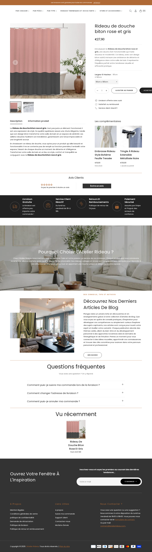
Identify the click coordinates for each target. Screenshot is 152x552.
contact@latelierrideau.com (112, 526)
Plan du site (64, 546)
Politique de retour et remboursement (27, 529)
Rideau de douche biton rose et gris (76, 445)
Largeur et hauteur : (106, 75)
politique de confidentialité (22, 517)
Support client (61, 517)
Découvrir (93, 355)
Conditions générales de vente (24, 514)
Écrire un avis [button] (97, 186)
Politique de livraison (19, 525)
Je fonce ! (96, 3)
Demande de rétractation (21, 521)
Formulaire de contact (125, 519)
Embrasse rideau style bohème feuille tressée (105, 155)
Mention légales (17, 510)
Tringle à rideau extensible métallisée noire (129, 155)
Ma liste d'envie (62, 525)
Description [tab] (16, 121)
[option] (48, 61)
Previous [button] (15, 62)
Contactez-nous (62, 521)
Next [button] (80, 62)
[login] (135, 11)
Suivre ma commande (65, 514)
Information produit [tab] (38, 121)
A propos (59, 510)
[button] (130, 11)
